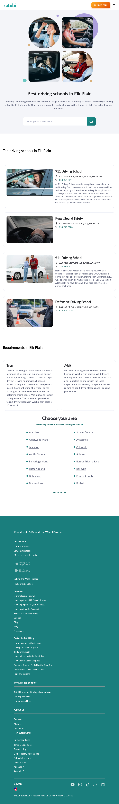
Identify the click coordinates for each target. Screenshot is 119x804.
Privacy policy (20, 749)
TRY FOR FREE (100, 5)
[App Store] (59, 563)
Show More (59, 492)
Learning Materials (22, 696)
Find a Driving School (23, 583)
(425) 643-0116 (66, 310)
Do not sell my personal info (26, 753)
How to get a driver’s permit (26, 609)
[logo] (9, 5)
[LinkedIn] (102, 784)
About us (18, 724)
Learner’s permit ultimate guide (28, 643)
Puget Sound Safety (69, 218)
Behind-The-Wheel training (26, 613)
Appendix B (19, 771)
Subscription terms (22, 758)
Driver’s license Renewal (24, 596)
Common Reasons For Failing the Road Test (33, 665)
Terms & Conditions (22, 744)
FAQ (16, 626)
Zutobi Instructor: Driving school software (33, 692)
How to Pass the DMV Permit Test (29, 656)
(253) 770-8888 (66, 227)
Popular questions (22, 673)
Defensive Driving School (73, 301)
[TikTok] (87, 784)
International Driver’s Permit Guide (29, 669)
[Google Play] (59, 570)
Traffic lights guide (22, 652)
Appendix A (19, 766)
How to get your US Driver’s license (30, 600)
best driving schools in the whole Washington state (58, 424)
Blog (16, 622)
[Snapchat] (95, 784)
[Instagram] (80, 784)
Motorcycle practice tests (25, 555)
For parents (19, 631)
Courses (17, 617)
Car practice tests (22, 546)
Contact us (19, 728)
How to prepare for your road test (29, 604)
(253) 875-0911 (66, 179)
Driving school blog (22, 701)
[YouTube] (72, 784)
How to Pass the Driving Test (27, 660)
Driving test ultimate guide (26, 647)
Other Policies (20, 762)
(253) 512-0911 (66, 266)
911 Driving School (68, 171)
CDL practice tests (22, 550)
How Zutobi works (22, 732)
